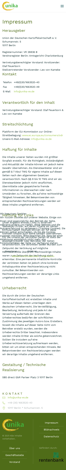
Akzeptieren (11, 251)
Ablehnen (32, 251)
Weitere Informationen (25, 256)
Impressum (47, 256)
